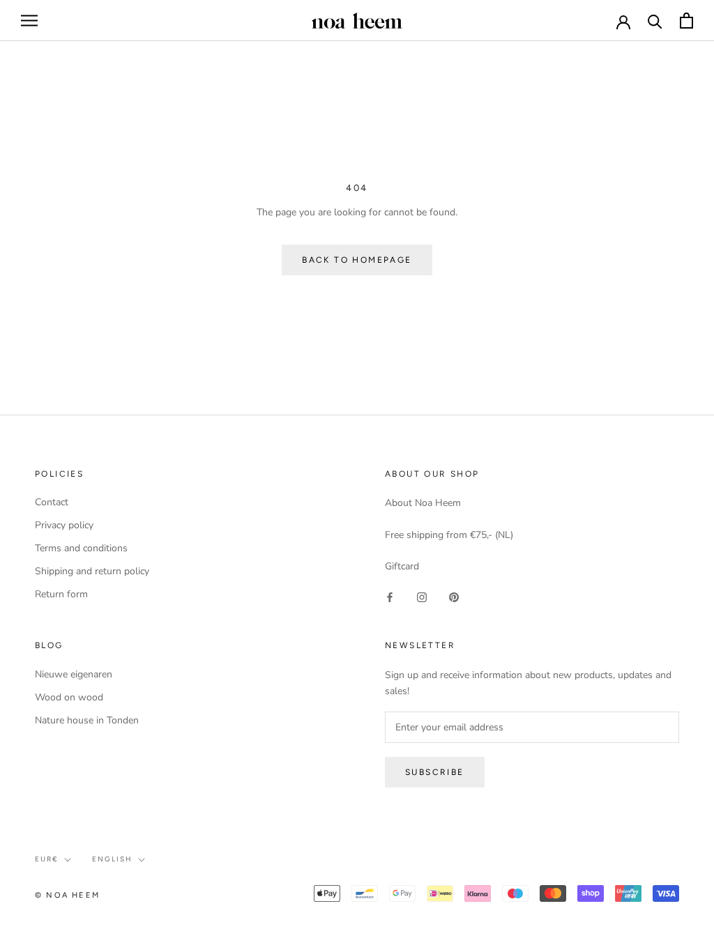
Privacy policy (64, 525)
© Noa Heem (67, 895)
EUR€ (47, 858)
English (112, 858)
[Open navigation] (29, 20)
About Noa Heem (423, 502)
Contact (51, 502)
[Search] (655, 20)
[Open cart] (686, 21)
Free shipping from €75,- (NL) (449, 535)
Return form (61, 594)
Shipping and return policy (92, 571)
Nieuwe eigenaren (73, 674)
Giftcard (402, 566)
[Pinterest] (454, 596)
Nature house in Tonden (87, 720)
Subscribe (434, 772)
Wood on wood (69, 697)
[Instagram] (422, 596)
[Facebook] (390, 596)
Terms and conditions (81, 548)
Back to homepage (356, 260)
